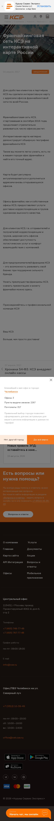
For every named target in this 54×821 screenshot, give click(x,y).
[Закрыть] (2, 6)
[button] (28, 814)
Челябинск (11, 391)
